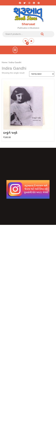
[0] (26, 41)
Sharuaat (28, 24)
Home (4, 62)
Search (42, 34)
